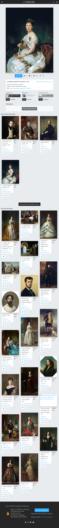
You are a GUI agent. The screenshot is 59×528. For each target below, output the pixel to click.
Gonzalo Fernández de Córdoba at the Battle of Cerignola (45, 410)
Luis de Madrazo (26, 403)
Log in (42, 517)
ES (30, 403)
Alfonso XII (5, 443)
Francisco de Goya (45, 345)
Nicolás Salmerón (45, 142)
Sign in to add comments (29, 108)
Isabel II (23, 483)
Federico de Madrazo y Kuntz (45, 81)
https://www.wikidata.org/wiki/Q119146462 (20, 88)
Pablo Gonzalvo (6, 315)
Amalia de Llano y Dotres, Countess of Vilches (7, 359)
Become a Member (42, 510)
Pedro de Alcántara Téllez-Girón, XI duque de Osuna (45, 292)
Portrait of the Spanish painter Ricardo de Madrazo (26, 300)
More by (29, 204)
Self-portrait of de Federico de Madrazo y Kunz (7, 143)
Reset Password (48, 517)
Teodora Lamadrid (7, 486)
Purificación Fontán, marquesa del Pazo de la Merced (7, 399)
